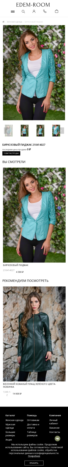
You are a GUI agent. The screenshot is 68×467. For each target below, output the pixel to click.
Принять (34, 463)
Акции (9, 439)
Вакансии (54, 427)
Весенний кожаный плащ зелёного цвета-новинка (29, 385)
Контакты (54, 432)
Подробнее (34, 455)
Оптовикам (33, 420)
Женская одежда (14, 22)
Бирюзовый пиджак (15, 265)
